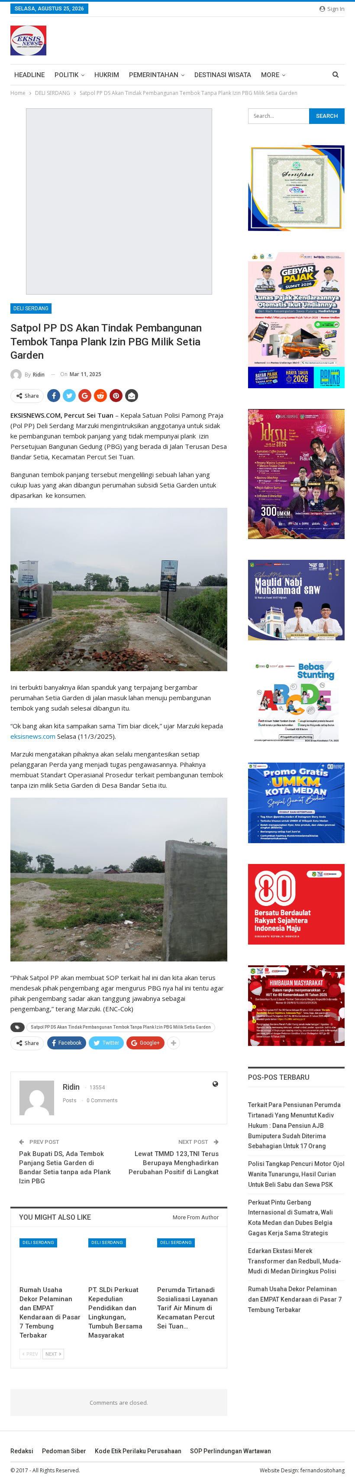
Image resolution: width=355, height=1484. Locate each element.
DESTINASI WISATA (222, 75)
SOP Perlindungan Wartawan (230, 1451)
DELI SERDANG (30, 308)
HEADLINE (29, 75)
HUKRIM (106, 75)
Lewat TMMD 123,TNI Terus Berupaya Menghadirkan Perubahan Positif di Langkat (174, 1163)
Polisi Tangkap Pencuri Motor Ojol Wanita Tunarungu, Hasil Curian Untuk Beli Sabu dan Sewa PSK (296, 1174)
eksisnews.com (32, 736)
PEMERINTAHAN (153, 75)
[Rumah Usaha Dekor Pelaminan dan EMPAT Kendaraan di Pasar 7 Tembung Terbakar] (50, 1259)
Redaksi (21, 1451)
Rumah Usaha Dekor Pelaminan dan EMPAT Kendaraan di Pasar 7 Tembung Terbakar (295, 1299)
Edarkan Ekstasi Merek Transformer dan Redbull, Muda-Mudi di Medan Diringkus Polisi (294, 1261)
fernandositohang (322, 1470)
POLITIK (66, 75)
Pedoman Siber (64, 1451)
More (270, 75)
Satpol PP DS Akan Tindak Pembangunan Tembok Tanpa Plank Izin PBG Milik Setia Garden (121, 1027)
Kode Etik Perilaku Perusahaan (138, 1451)
